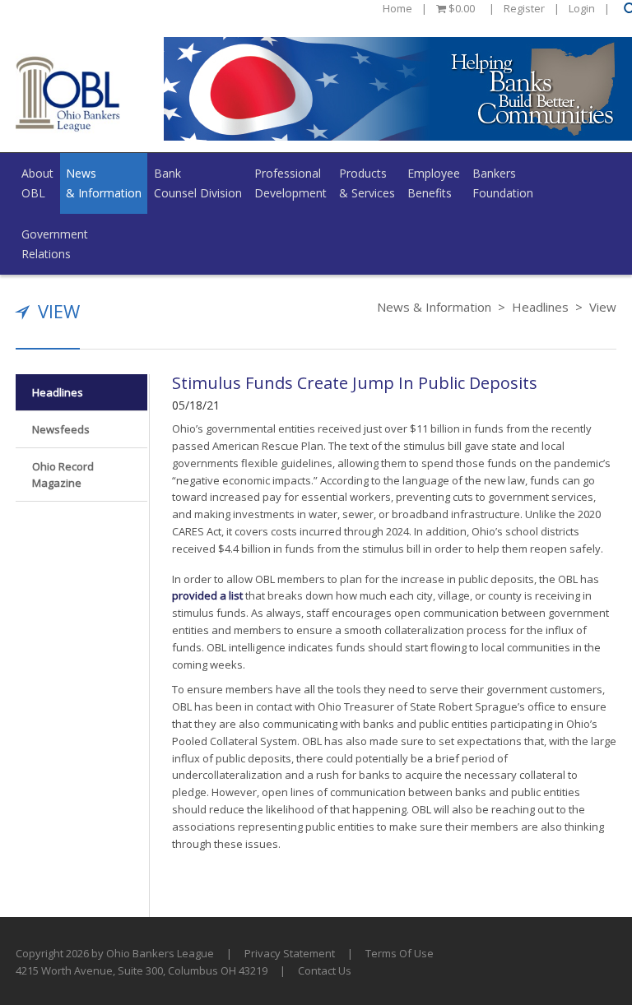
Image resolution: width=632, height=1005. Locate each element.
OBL (37, 183)
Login (582, 8)
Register (524, 8)
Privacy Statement (289, 953)
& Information (104, 183)
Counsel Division (198, 183)
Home (397, 8)
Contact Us (324, 970)
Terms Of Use (399, 953)
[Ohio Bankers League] (68, 93)
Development (290, 183)
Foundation (502, 183)
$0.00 (460, 8)
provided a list (207, 595)
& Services (367, 183)
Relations (54, 244)
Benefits (433, 183)
